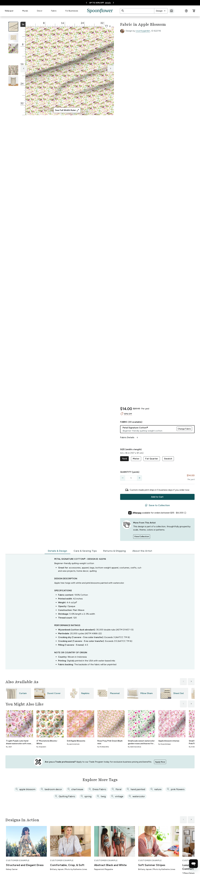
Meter (136, 458)
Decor (39, 11)
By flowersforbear (164, 744)
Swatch (168, 458)
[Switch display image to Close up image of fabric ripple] (13, 70)
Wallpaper (9, 11)
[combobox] (161, 11)
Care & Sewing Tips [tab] (85, 550)
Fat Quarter (151, 458)
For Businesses (71, 11)
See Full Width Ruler (67, 110)
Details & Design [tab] (57, 550)
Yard (124, 458)
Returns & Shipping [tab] (114, 550)
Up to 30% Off (96, 3)
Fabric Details (129, 437)
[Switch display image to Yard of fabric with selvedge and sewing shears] (13, 37)
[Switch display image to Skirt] (13, 59)
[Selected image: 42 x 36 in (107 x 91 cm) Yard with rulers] (13, 27)
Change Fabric (184, 429)
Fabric (54, 11)
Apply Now (160, 762)
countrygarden (143, 31)
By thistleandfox (103, 747)
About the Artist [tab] (142, 550)
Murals (25, 11)
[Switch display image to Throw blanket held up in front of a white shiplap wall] (13, 81)
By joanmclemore (73, 744)
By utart (9, 747)
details (108, 2)
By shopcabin (41, 747)
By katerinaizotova (134, 747)
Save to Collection (157, 505)
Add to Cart (157, 497)
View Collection (141, 536)
